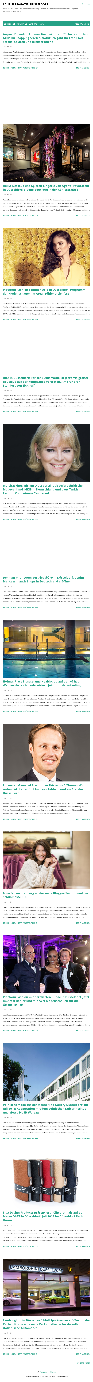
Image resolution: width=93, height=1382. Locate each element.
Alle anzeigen (82, 24)
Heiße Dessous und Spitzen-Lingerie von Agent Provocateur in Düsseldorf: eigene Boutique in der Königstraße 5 (46, 188)
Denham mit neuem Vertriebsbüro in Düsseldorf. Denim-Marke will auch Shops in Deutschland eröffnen (44, 579)
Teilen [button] (6, 68)
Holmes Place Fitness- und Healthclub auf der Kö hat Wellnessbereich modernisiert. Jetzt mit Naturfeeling (42, 683)
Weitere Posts (83, 1363)
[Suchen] (82, 4)
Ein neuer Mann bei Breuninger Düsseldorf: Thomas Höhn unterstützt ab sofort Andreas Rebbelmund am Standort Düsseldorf (44, 789)
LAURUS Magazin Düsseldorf (25, 4)
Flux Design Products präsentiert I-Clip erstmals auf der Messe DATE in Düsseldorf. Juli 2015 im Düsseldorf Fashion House (45, 1216)
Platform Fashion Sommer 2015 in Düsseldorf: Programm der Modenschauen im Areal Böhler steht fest (44, 291)
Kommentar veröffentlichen (24, 68)
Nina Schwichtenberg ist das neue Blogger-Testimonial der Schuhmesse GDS (45, 895)
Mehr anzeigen (83, 68)
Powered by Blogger (48, 1372)
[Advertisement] (46, 97)
